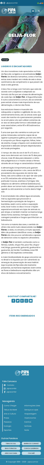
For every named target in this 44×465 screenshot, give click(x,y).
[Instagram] (4, 3)
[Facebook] (1, 3)
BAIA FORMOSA (11, 448)
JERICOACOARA (11, 453)
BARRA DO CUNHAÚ (31, 443)
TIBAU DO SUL (11, 443)
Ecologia (5, 60)
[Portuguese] (38, 3)
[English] (40, 3)
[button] (33, 11)
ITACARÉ (31, 453)
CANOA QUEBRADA (31, 448)
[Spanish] (42, 3)
